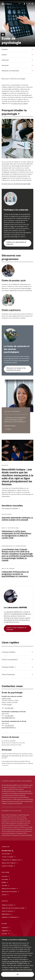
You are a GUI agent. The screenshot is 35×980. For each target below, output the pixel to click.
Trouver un (7, 857)
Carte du (7, 911)
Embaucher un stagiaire (11, 860)
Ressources (9, 863)
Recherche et (9, 891)
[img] (7, 3)
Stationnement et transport (13, 908)
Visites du (7, 905)
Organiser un (9, 917)
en (19, 3)
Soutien (7, 866)
